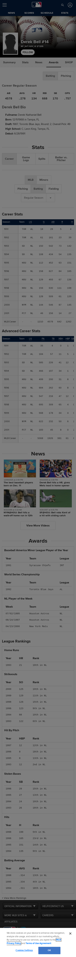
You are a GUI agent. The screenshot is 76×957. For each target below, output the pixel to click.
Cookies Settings (24, 950)
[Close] (70, 933)
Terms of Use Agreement (38, 943)
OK (49, 950)
